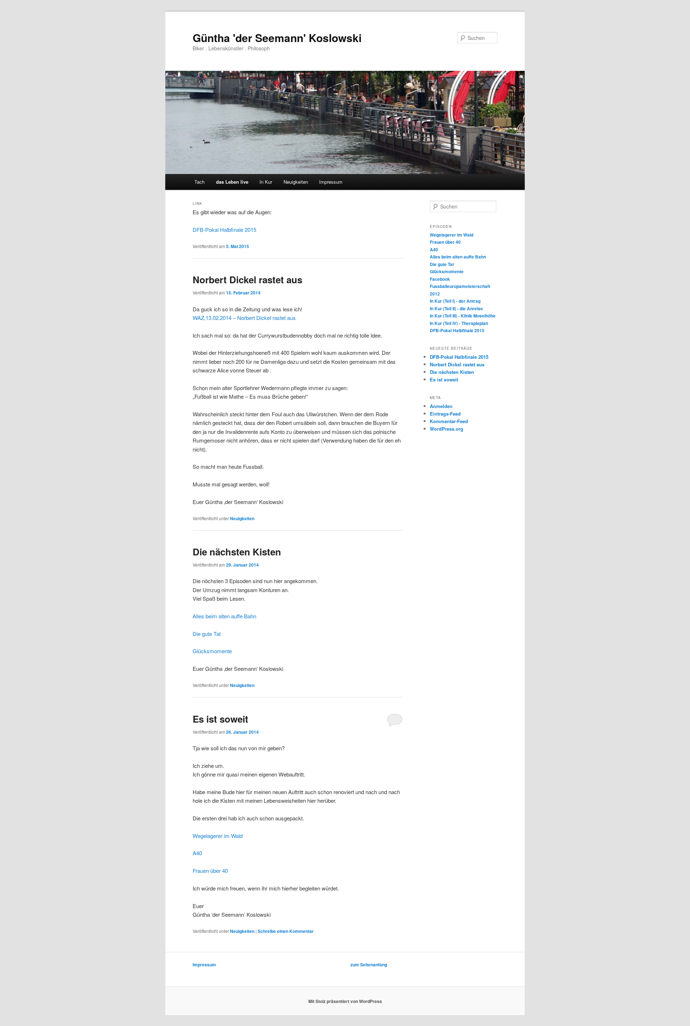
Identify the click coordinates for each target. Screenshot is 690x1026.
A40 (197, 853)
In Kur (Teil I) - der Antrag (455, 301)
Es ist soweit (220, 718)
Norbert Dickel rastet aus (247, 279)
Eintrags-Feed (445, 413)
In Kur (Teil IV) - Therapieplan (459, 323)
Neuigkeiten (296, 181)
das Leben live (232, 181)
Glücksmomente (212, 651)
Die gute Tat (207, 633)
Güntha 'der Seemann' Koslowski (277, 37)
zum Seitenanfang (368, 964)
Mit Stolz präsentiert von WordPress (345, 1001)
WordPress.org (446, 428)
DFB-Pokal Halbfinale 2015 (224, 229)
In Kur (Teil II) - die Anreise (456, 308)
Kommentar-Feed (449, 421)
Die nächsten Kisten (237, 551)
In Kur (265, 181)
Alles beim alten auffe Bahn (224, 616)
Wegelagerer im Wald (218, 835)
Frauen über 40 (210, 870)
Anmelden (441, 406)
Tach (199, 181)
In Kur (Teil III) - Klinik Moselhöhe (463, 315)
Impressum (330, 181)
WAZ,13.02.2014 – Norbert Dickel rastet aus (244, 317)
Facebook (440, 279)
